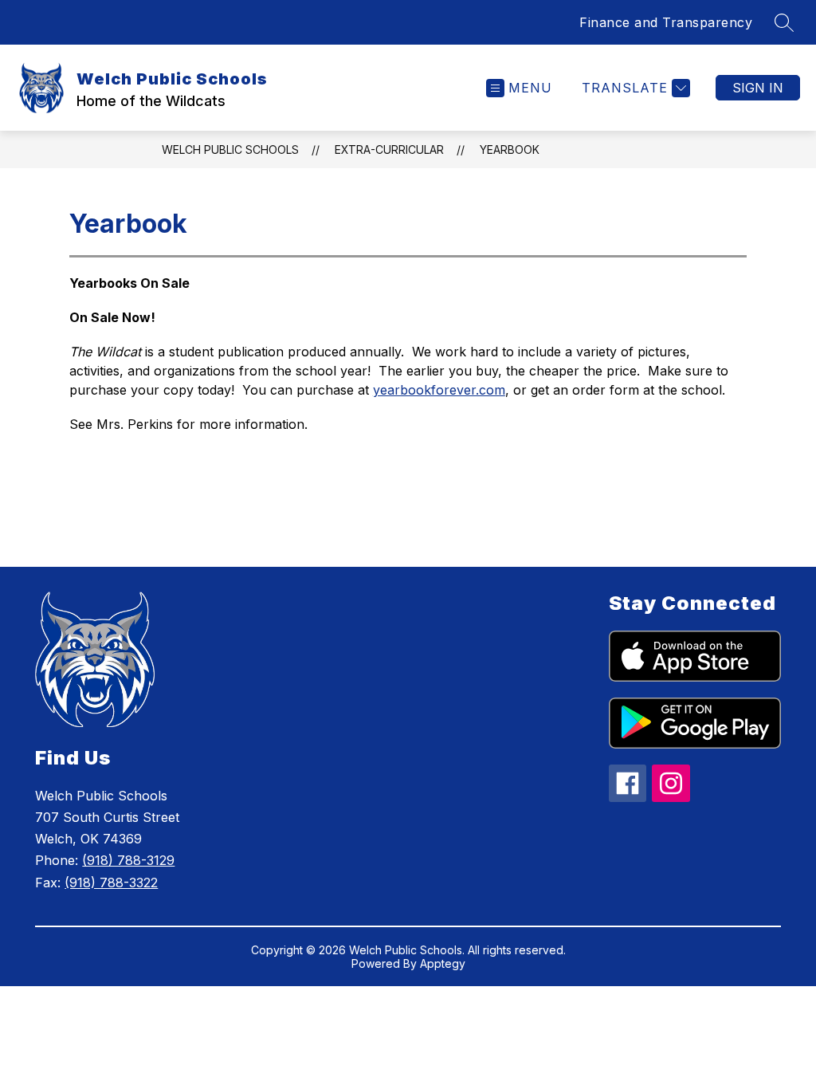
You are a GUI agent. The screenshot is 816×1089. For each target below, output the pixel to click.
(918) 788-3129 (128, 860)
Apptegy (442, 963)
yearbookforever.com (439, 390)
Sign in (757, 88)
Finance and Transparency (665, 22)
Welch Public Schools (230, 149)
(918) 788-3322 (111, 882)
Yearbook (509, 149)
